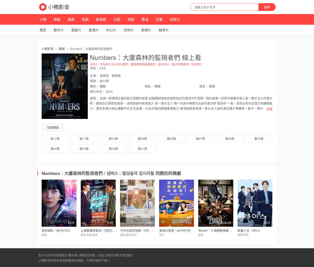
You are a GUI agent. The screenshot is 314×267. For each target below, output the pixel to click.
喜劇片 (76, 29)
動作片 (59, 29)
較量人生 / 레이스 (249, 230)
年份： (97, 91)
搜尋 (267, 7)
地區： (149, 86)
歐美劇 (101, 19)
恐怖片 (129, 29)
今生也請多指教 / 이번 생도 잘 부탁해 (144, 230)
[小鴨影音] (54, 7)
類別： (94, 86)
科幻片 (111, 29)
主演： (94, 75)
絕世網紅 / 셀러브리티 (56, 230)
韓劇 (57, 19)
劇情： (94, 98)
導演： (94, 81)
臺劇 (71, 19)
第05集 (259, 138)
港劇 (131, 19)
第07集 (200, 138)
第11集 (84, 138)
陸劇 (85, 19)
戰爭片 (164, 29)
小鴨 (43, 19)
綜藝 (159, 19)
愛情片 (94, 29)
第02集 (113, 148)
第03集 (84, 148)
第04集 (55, 148)
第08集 (171, 138)
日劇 (116, 19)
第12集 (55, 138)
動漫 (145, 19)
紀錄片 (175, 19)
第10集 (113, 138)
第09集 (142, 138)
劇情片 (146, 29)
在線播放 (53, 127)
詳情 (269, 109)
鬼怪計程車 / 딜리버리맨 (175, 230)
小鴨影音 (48, 48)
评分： (94, 68)
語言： (203, 86)
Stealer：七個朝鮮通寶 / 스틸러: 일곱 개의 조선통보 (231, 230)
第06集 (230, 138)
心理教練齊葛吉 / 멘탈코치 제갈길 (103, 230)
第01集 (142, 148)
